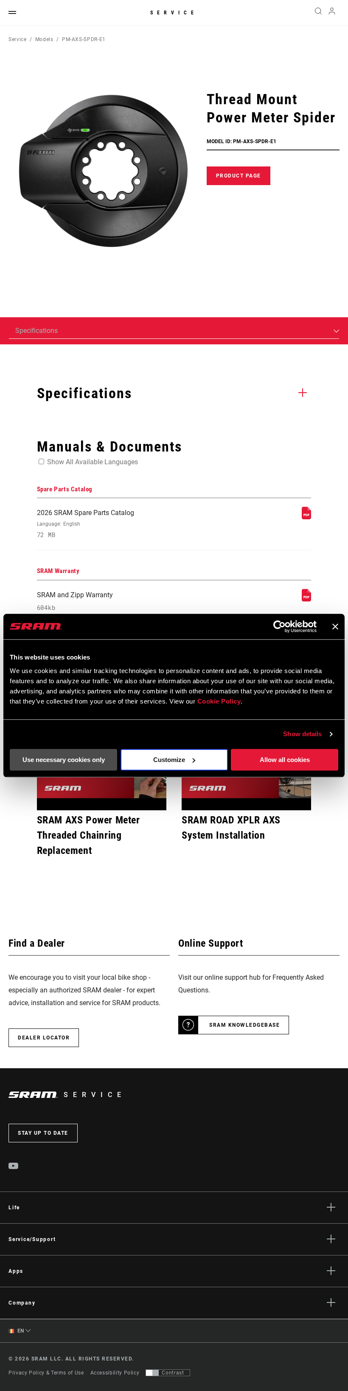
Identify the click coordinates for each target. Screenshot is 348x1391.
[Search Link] (318, 12)
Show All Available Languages (92, 462)
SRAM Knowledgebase (244, 1025)
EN (20, 1331)
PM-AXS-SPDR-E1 (84, 39)
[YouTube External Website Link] (13, 1167)
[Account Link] (332, 13)
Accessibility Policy (115, 1373)
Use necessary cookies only (63, 759)
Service (174, 13)
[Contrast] (152, 1373)
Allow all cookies (285, 759)
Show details (302, 733)
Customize (169, 759)
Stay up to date (43, 1133)
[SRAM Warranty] (306, 599)
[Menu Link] (12, 13)
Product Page (238, 176)
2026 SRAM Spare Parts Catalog (85, 524)
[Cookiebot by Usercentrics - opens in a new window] (279, 626)
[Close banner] (335, 626)
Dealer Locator (44, 1038)
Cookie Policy (219, 701)
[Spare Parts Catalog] (306, 517)
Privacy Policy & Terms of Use (46, 1373)
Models (44, 39)
